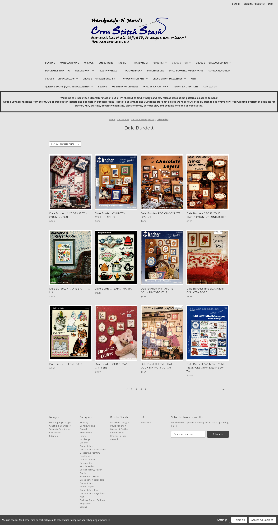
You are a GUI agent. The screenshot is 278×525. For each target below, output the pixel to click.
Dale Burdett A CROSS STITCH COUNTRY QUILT (68, 215)
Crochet (158, 62)
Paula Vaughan (118, 425)
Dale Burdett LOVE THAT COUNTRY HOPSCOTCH (156, 366)
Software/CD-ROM (219, 70)
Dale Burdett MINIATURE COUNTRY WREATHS (157, 290)
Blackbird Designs (119, 422)
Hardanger (141, 62)
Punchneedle (155, 70)
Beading (50, 62)
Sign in (248, 4)
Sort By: (54, 144)
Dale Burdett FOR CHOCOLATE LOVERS (161, 215)
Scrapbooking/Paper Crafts (186, 70)
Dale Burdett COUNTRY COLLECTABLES (110, 215)
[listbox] (70, 144)
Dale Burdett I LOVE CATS (65, 364)
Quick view (70, 179)
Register (260, 4)
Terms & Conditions (185, 86)
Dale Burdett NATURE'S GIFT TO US (69, 290)
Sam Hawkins (117, 432)
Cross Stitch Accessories (212, 62)
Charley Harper (118, 436)
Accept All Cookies (262, 520)
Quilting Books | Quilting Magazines (67, 86)
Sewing (102, 86)
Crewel (88, 62)
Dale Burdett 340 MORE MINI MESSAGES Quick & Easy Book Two (205, 368)
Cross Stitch (180, 62)
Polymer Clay (133, 70)
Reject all (239, 520)
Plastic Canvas (108, 70)
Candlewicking (69, 62)
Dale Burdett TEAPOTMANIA (113, 288)
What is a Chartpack (155, 86)
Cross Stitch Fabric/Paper (99, 78)
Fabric (122, 62)
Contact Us (210, 86)
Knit (193, 78)
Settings (222, 520)
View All (114, 439)
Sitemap (53, 436)
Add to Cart (70, 185)
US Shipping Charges (125, 86)
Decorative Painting (57, 70)
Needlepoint (83, 70)
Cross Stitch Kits (133, 78)
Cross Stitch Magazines (168, 78)
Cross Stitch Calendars (60, 78)
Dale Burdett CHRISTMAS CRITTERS (111, 366)
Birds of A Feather (119, 429)
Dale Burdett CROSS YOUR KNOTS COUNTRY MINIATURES (206, 215)
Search (236, 4)
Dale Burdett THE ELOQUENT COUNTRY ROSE (205, 290)
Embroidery (105, 62)
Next (223, 389)
